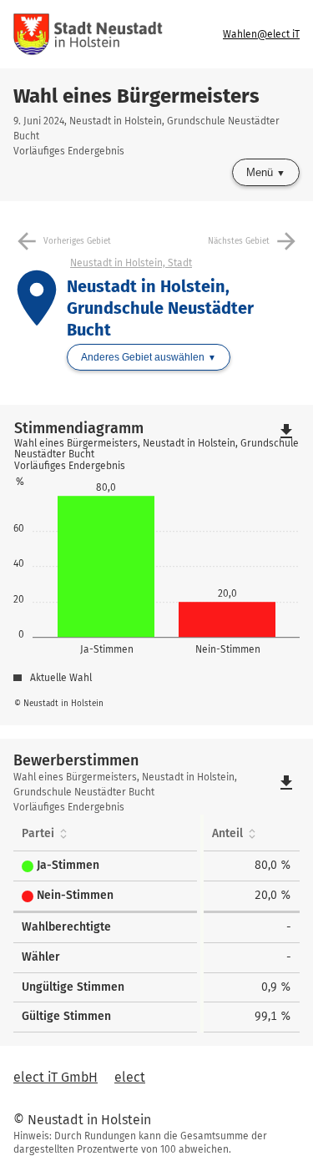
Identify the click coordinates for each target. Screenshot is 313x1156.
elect (129, 1077)
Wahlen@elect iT (261, 34)
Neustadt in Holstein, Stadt (131, 263)
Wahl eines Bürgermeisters (136, 96)
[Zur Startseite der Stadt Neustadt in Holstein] (88, 34)
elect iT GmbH (55, 1077)
